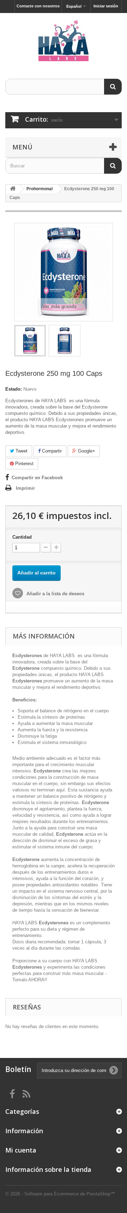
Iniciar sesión (105, 6)
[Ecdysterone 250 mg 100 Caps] (30, 340)
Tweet (21, 451)
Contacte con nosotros (38, 6)
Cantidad (22, 537)
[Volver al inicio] (12, 189)
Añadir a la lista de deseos (54, 593)
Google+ (86, 451)
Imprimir (25, 488)
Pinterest (24, 463)
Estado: (13, 389)
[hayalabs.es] (63, 39)
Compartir (51, 451)
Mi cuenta (20, 1150)
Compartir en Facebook (37, 477)
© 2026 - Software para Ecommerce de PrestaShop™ (60, 1193)
